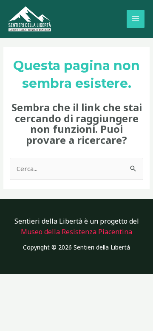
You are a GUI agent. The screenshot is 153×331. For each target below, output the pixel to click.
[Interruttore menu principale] (136, 19)
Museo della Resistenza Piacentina (76, 231)
